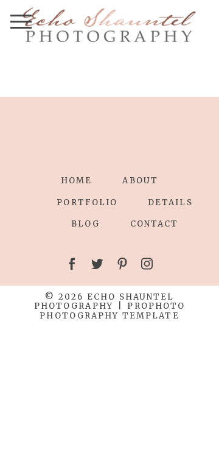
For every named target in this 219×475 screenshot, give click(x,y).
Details (170, 202)
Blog (85, 224)
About (140, 180)
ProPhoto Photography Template (112, 311)
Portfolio (87, 202)
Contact (154, 224)
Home (76, 180)
